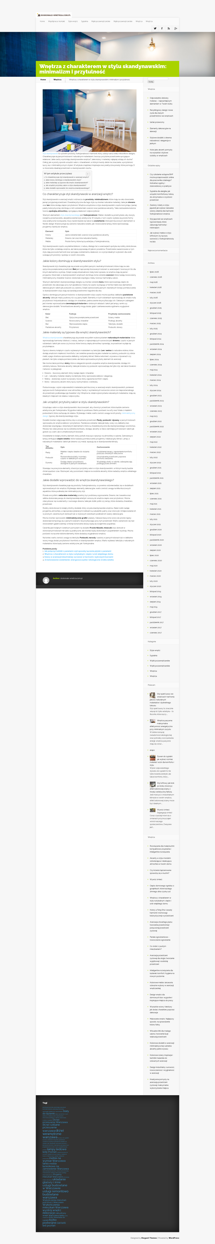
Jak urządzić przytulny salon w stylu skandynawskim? (66, 185)
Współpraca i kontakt (56, 21)
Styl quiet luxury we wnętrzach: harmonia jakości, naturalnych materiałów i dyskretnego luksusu (162, 700)
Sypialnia (84, 21)
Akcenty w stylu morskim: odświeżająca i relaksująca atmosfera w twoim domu (160, 861)
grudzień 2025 (156, 308)
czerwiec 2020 (156, 560)
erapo (152, 750)
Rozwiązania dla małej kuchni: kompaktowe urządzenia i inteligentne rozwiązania (162, 849)
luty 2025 (154, 329)
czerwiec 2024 (156, 365)
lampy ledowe (57, 1149)
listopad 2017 (155, 617)
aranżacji (97, 194)
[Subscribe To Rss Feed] (168, 28)
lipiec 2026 (154, 272)
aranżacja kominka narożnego (51, 1107)
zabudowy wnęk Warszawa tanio (54, 1214)
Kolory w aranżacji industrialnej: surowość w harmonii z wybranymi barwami (78, 557)
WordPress (174, 1238)
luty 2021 (153, 519)
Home (42, 21)
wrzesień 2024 (156, 349)
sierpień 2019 (155, 602)
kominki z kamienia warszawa (57, 1145)
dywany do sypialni (63, 1138)
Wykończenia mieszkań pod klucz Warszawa (54, 1201)
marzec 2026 (155, 292)
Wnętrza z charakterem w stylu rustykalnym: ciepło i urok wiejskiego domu (78, 554)
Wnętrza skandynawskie (53, 338)
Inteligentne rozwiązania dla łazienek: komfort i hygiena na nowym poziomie (162, 973)
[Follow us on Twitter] (155, 28)
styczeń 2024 (155, 390)
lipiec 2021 (154, 493)
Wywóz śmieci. (163, 810)
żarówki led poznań (54, 1224)
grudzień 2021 (155, 468)
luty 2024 (154, 385)
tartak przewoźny (157, 122)
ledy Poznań (50, 1151)
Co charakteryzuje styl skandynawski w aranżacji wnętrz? (67, 177)
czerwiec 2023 (156, 411)
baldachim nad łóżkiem (56, 1111)
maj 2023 (153, 416)
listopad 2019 (155, 591)
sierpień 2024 (155, 354)
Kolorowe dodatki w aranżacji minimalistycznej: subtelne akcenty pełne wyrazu (162, 1046)
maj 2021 (153, 504)
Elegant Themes (149, 1238)
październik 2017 (156, 622)
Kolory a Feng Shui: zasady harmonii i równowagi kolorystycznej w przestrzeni (161, 913)
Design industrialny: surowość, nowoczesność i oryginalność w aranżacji (162, 1070)
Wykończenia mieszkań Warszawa (55, 1206)
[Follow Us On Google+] (175, 28)
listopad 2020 (155, 535)
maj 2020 (154, 566)
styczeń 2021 (155, 524)
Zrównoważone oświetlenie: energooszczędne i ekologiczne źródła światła (79, 560)
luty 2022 (154, 457)
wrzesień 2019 (156, 597)
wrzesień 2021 (155, 483)
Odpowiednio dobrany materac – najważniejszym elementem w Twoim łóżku (161, 101)
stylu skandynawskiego (70, 215)
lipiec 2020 (154, 555)
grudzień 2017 (155, 612)
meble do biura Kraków (54, 1154)
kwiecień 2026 (156, 287)
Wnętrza (139, 21)
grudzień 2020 (156, 530)
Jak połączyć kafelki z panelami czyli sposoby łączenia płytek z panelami (77, 551)
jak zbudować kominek (54, 1143)
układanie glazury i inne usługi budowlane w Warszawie (55, 1184)
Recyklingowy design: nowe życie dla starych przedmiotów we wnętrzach (161, 113)
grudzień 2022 (156, 421)
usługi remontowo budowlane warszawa (55, 1194)
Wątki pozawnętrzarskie (100, 21)
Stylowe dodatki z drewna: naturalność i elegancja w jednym (161, 141)
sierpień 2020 (155, 550)
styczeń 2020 (155, 586)
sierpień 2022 (155, 437)
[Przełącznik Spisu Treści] (87, 174)
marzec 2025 (155, 323)
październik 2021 (156, 478)
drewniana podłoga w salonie (51, 1117)
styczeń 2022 (155, 463)
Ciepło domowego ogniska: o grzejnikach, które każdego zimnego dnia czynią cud (162, 889)
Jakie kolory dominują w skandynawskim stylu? (63, 180)
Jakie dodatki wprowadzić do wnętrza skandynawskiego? (67, 188)
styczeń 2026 (155, 303)
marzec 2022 (155, 452)
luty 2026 (154, 298)
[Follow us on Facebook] (162, 28)
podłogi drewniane (56, 1172)
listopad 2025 (155, 313)
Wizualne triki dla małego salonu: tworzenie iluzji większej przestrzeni (160, 1034)
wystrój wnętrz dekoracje (52, 1212)
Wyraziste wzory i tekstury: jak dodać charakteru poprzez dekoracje (162, 1010)
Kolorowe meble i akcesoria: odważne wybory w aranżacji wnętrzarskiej (162, 985)
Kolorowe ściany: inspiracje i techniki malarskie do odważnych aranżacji (161, 1058)
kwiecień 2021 (155, 509)
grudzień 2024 (156, 334)
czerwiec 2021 (156, 499)
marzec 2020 (155, 576)
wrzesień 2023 (156, 406)
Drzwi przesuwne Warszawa (55, 1121)
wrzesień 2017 (155, 627)
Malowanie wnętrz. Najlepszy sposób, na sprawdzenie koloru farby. (162, 1022)
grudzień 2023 (156, 396)
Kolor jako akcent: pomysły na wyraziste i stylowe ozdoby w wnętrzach (161, 153)
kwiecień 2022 (155, 447)
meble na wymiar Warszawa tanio (54, 1160)
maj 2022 (153, 442)
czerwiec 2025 (156, 318)
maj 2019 (153, 607)
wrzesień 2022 (156, 432)
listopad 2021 (155, 473)
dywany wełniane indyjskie (50, 1139)
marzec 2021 (155, 514)
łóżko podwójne (50, 1221)
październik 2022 (157, 426)
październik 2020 (157, 540)
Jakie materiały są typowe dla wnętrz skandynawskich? (66, 183)
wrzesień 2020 (156, 545)
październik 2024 (157, 344)
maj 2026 (154, 282)
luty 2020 (154, 581)
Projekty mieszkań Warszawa (53, 1175)
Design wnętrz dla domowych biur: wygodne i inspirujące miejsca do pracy (161, 998)
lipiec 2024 (154, 359)
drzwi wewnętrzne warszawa (53, 1134)
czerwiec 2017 (156, 633)
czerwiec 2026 (156, 277)
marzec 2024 (155, 380)
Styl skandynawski (50, 154)
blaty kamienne (59, 1114)
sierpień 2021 (155, 488)
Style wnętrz (73, 21)
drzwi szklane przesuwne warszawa (51, 1127)
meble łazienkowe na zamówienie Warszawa (56, 1166)
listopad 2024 (155, 339)
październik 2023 (157, 401)
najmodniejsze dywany (49, 1171)
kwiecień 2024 (156, 375)
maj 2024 (154, 370)
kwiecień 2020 (156, 571)
